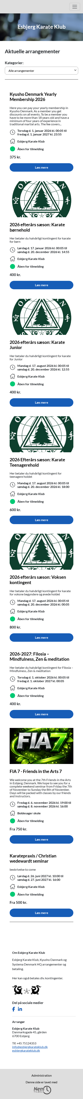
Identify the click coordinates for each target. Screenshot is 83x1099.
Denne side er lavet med (41, 1082)
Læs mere (41, 167)
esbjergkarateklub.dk (26, 1050)
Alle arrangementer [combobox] (21, 70)
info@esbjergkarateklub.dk (30, 1047)
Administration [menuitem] (41, 1075)
